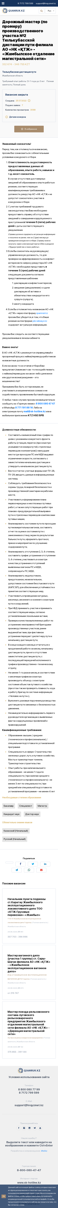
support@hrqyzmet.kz (46, 3)
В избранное (30, 129)
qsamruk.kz (42, 313)
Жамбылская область (12, 75)
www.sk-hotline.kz (29, 1182)
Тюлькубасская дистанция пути (19, 71)
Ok (4, 1196)
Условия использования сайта (29, 1077)
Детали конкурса (17, 117)
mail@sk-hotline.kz (35, 411)
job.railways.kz (40, 321)
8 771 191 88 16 (24, 407)
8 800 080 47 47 (45, 403)
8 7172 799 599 (25, 3)
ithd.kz (44, 1151)
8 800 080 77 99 (29, 1089)
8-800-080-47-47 (29, 1170)
